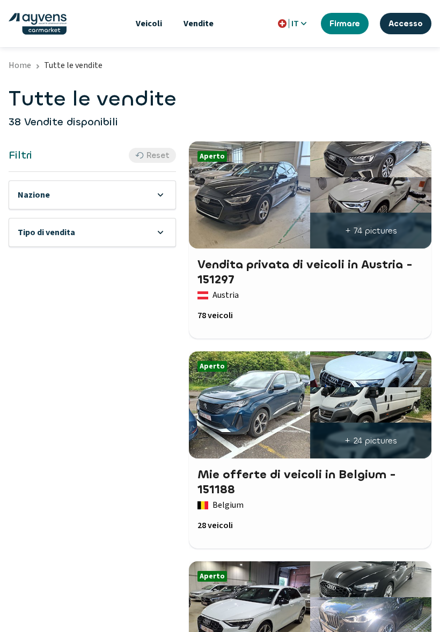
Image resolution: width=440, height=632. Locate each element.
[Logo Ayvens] (38, 24)
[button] (92, 195)
